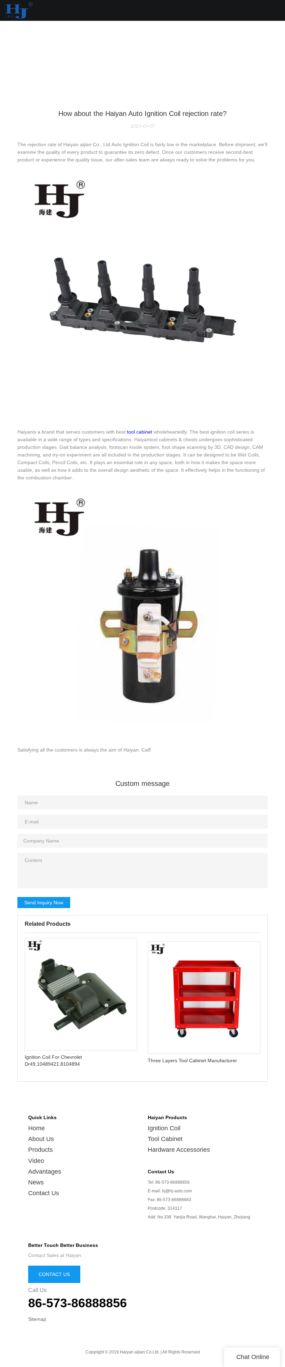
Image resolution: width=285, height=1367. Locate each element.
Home (36, 1128)
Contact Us (43, 1193)
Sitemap (37, 1319)
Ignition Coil (164, 1128)
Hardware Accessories (179, 1149)
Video (36, 1160)
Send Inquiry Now (43, 902)
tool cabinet (139, 432)
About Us (41, 1138)
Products (40, 1149)
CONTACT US (54, 1274)
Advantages (44, 1171)
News (36, 1182)
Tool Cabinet (165, 1138)
